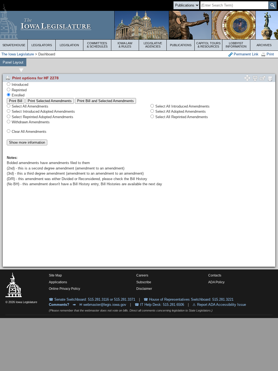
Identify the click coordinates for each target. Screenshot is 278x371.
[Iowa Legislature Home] (139, 25)
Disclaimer (144, 289)
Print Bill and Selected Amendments (105, 101)
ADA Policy (216, 282)
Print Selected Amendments (50, 101)
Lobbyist (236, 45)
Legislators (41, 45)
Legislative (153, 45)
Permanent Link (245, 54)
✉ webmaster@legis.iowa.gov (102, 305)
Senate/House (13, 45)
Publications (180, 45)
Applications (58, 282)
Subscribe (143, 282)
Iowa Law (125, 45)
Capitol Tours (208, 45)
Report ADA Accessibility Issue (221, 305)
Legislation (69, 45)
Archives (264, 45)
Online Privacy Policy (64, 289)
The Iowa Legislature (17, 54)
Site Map (55, 275)
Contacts (214, 275)
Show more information (27, 142)
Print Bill (15, 101)
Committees (97, 45)
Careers (142, 275)
